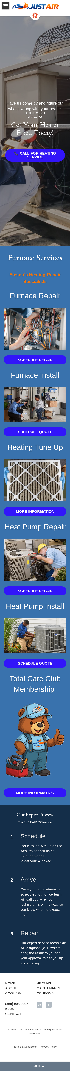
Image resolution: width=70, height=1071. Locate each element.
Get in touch (30, 846)
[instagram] (39, 1005)
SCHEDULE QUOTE (35, 432)
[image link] (35, 6)
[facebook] (49, 1005)
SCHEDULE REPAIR (35, 360)
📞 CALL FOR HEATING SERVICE (35, 155)
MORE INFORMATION (35, 511)
